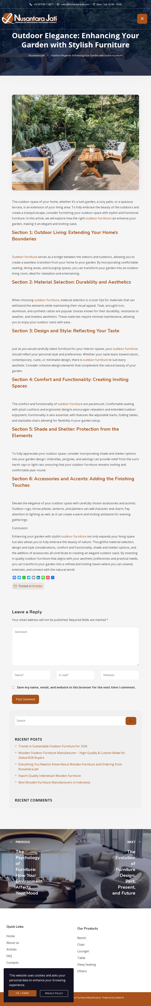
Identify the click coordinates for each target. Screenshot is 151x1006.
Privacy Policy (54, 993)
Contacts (12, 963)
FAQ (9, 956)
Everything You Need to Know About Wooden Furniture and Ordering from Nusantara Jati (70, 766)
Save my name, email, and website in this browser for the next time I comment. (76, 687)
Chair (81, 945)
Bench (81, 938)
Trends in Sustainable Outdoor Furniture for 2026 (52, 746)
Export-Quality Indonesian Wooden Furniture (49, 776)
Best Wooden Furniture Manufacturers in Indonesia (54, 782)
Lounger (83, 951)
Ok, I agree (22, 993)
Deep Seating (86, 964)
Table (81, 958)
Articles (37, 586)
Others (82, 971)
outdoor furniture (98, 218)
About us (12, 943)
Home (10, 936)
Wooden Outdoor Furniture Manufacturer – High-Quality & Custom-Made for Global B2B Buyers (71, 755)
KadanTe (119, 997)
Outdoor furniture (24, 257)
